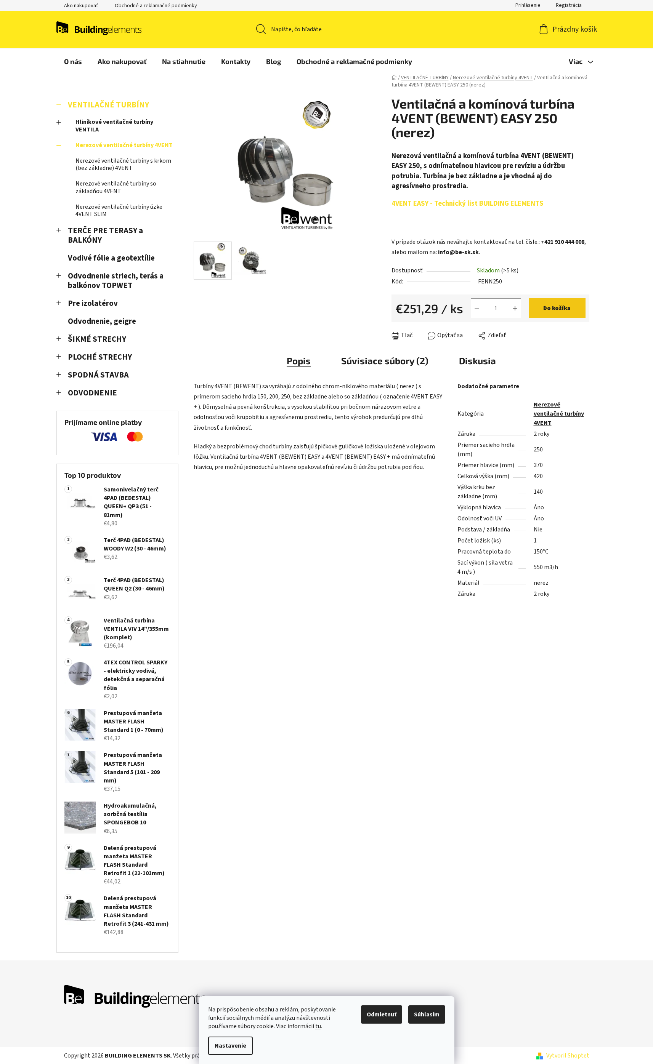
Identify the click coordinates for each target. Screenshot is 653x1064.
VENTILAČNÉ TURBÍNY (108, 104)
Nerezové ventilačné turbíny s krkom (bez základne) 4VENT (123, 164)
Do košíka (557, 308)
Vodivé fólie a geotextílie (111, 258)
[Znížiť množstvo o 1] (477, 308)
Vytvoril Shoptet (567, 1055)
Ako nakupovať (81, 6)
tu (318, 1026)
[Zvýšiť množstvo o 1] (515, 308)
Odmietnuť (381, 1014)
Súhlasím (427, 1014)
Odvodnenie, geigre (102, 321)
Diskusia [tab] (477, 360)
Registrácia (569, 5)
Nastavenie (230, 1046)
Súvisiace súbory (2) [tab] (384, 360)
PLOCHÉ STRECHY (100, 357)
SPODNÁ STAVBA (98, 375)
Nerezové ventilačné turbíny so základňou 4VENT (115, 187)
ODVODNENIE (92, 392)
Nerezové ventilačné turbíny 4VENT (124, 145)
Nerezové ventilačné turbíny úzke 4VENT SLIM (118, 210)
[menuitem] (73, 61)
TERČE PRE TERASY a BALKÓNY (105, 235)
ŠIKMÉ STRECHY (97, 339)
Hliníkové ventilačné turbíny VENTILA (114, 125)
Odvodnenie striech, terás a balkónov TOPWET (116, 280)
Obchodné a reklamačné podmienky (156, 6)
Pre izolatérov (93, 303)
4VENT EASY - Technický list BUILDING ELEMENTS (467, 203)
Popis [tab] (299, 360)
